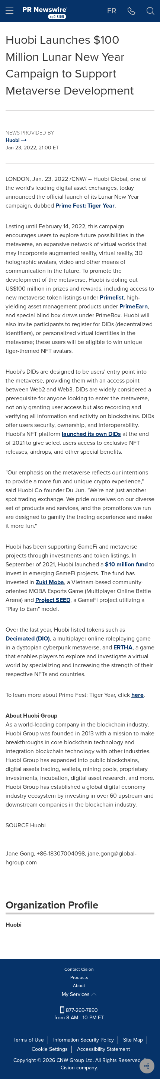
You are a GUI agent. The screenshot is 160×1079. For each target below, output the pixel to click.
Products (79, 977)
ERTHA (122, 647)
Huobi (14, 924)
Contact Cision (79, 969)
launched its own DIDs (91, 434)
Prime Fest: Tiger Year (85, 205)
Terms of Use (28, 1040)
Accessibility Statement (103, 1049)
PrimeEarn (133, 306)
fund (126, 564)
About (79, 985)
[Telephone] (131, 11)
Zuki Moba (50, 582)
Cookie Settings (50, 1049)
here (137, 695)
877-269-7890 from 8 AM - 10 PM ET (79, 1014)
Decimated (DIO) (28, 638)
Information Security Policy (83, 1040)
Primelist (112, 297)
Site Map (133, 1040)
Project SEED (52, 600)
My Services (76, 994)
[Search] (150, 11)
